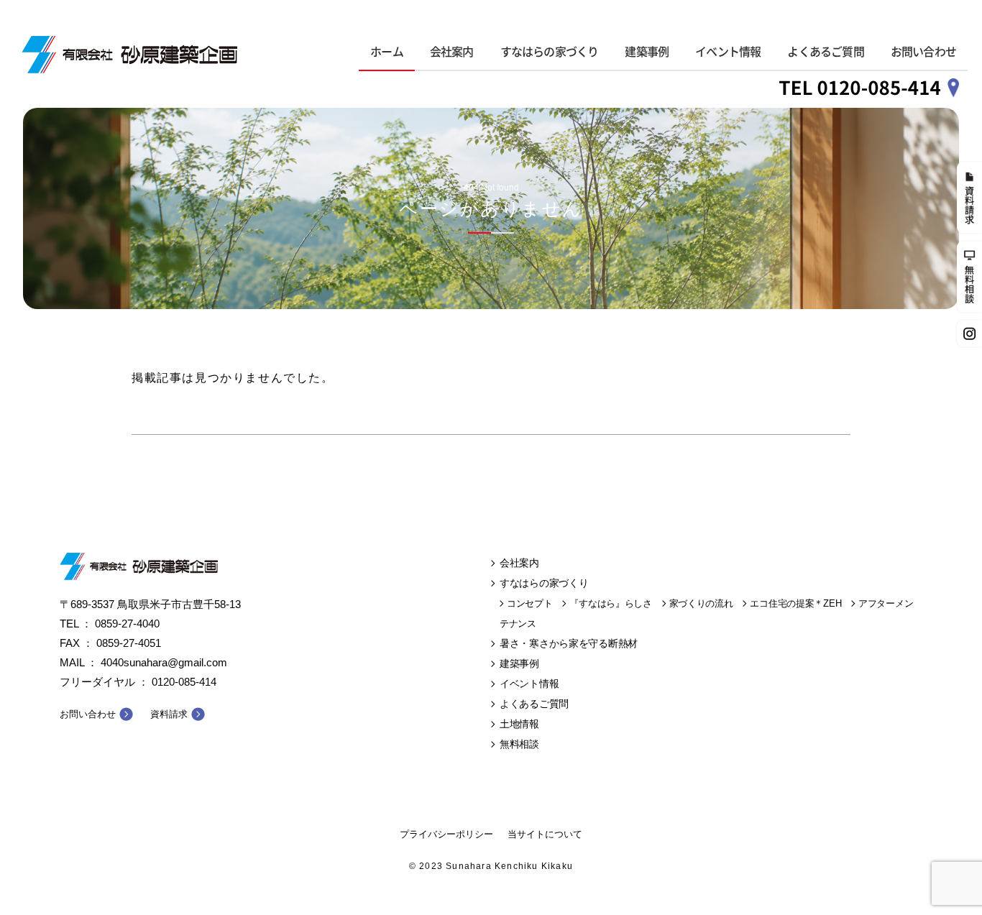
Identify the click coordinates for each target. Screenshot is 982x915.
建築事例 (647, 52)
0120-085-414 (184, 682)
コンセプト (530, 603)
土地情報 (519, 724)
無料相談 (519, 744)
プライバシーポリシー (446, 834)
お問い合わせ (923, 52)
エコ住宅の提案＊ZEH (795, 603)
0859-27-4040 (127, 623)
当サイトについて (545, 834)
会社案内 (452, 52)
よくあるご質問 (825, 52)
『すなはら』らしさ (610, 603)
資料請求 (169, 714)
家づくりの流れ (701, 603)
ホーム (386, 52)
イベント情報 (728, 52)
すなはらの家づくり (549, 52)
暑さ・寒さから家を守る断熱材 (569, 643)
